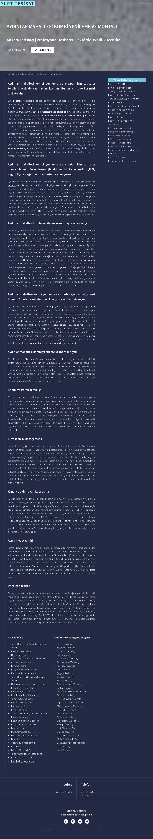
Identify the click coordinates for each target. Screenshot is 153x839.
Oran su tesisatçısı (66, 731)
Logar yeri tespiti (19, 665)
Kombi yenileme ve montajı (24, 673)
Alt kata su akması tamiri (23, 742)
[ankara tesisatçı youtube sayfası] (80, 821)
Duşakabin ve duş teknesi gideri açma (29, 658)
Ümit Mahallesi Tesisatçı (68, 728)
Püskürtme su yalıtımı (21, 651)
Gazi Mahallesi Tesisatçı (68, 662)
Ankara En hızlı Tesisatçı (68, 735)
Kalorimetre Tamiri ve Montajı (25, 695)
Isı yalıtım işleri (18, 739)
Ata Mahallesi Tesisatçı (67, 658)
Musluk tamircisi (19, 655)
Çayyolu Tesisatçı (65, 673)
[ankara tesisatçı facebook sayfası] (66, 821)
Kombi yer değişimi (20, 706)
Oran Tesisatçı (63, 746)
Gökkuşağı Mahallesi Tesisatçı (71, 742)
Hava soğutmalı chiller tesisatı (25, 735)
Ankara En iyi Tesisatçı (67, 709)
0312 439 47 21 (88, 795)
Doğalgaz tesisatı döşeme (23, 731)
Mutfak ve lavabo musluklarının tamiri (29, 684)
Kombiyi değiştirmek (48, 238)
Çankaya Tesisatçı (65, 677)
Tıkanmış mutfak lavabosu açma (26, 753)
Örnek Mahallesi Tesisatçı (69, 720)
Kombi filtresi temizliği (22, 702)
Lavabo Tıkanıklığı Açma (22, 750)
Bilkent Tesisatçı (64, 680)
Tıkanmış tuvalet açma (22, 698)
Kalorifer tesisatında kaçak (42, 234)
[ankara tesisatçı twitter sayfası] (87, 821)
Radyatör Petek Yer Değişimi (24, 669)
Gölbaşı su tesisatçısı (67, 695)
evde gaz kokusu (72, 234)
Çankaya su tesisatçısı (67, 717)
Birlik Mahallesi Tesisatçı (68, 739)
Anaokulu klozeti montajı (23, 662)
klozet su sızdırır (78, 238)
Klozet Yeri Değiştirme (21, 757)
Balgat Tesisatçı (64, 644)
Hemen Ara (45, 50)
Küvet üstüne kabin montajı (24, 691)
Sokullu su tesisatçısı (67, 651)
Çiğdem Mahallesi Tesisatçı (70, 706)
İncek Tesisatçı (64, 750)
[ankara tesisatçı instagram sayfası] (73, 821)
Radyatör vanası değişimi (23, 688)
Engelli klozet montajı (21, 709)
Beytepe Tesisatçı (65, 688)
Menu (142, 3)
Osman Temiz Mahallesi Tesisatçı (72, 691)
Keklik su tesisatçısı (66, 665)
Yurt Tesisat (9, 74)
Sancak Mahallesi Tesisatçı (69, 684)
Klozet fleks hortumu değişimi (25, 720)
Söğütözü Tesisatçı (66, 647)
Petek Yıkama (17, 728)
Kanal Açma (16, 746)
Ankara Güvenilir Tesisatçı (69, 698)
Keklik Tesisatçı (64, 655)
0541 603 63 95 (88, 792)
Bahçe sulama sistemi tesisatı (25, 724)
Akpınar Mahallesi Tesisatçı (70, 702)
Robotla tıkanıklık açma (22, 761)
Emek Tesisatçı (64, 669)
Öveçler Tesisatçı (65, 713)
